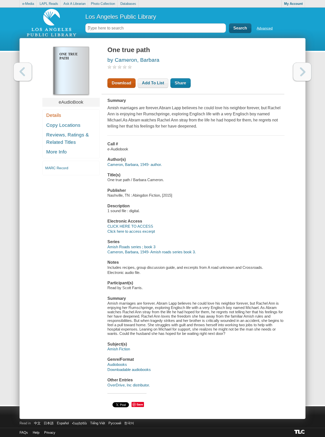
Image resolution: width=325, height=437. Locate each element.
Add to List (153, 83)
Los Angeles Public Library (120, 16)
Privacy (49, 432)
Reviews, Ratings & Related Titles (67, 138)
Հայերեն (79, 423)
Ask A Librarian (74, 4)
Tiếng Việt (97, 423)
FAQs (24, 432)
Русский (114, 423)
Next (302, 72)
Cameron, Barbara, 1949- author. (134, 164)
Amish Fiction (118, 349)
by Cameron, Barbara (133, 60)
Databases (128, 4)
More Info (56, 151)
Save (140, 404)
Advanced (265, 28)
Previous (22, 72)
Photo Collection (103, 4)
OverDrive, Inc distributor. (128, 385)
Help (36, 432)
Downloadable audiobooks (129, 369)
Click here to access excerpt (131, 231)
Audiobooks (117, 364)
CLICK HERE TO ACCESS (130, 226)
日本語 (49, 423)
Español (63, 423)
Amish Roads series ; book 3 (131, 247)
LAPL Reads (49, 4)
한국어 (129, 423)
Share (180, 83)
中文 (37, 423)
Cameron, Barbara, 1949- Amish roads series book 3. (151, 252)
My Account (293, 4)
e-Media (28, 4)
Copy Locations (63, 125)
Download (121, 83)
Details (53, 115)
